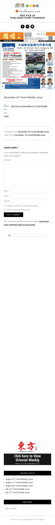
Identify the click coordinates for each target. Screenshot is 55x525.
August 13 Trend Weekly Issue (19, 482)
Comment (7, 161)
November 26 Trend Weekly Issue (33, 131)
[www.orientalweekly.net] (27, 442)
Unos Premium (24, 519)
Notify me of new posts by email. (18, 210)
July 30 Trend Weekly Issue (18, 489)
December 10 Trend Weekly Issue (29, 135)
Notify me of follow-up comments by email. (22, 206)
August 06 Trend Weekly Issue (19, 485)
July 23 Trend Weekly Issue (18, 492)
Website (7, 201)
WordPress (41, 519)
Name (6, 191)
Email (6, 196)
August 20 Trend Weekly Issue (19, 479)
